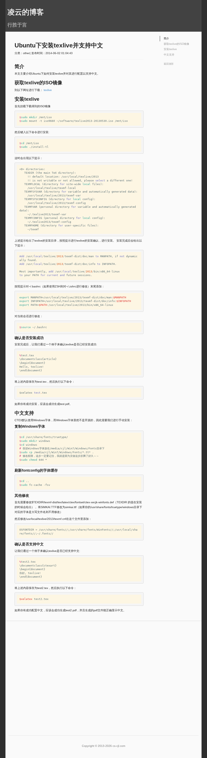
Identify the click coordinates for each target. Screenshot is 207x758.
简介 (166, 38)
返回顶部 (168, 63)
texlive (48, 90)
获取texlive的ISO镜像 (176, 43)
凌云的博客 (25, 12)
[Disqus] (103, 673)
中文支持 (169, 54)
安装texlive (170, 49)
